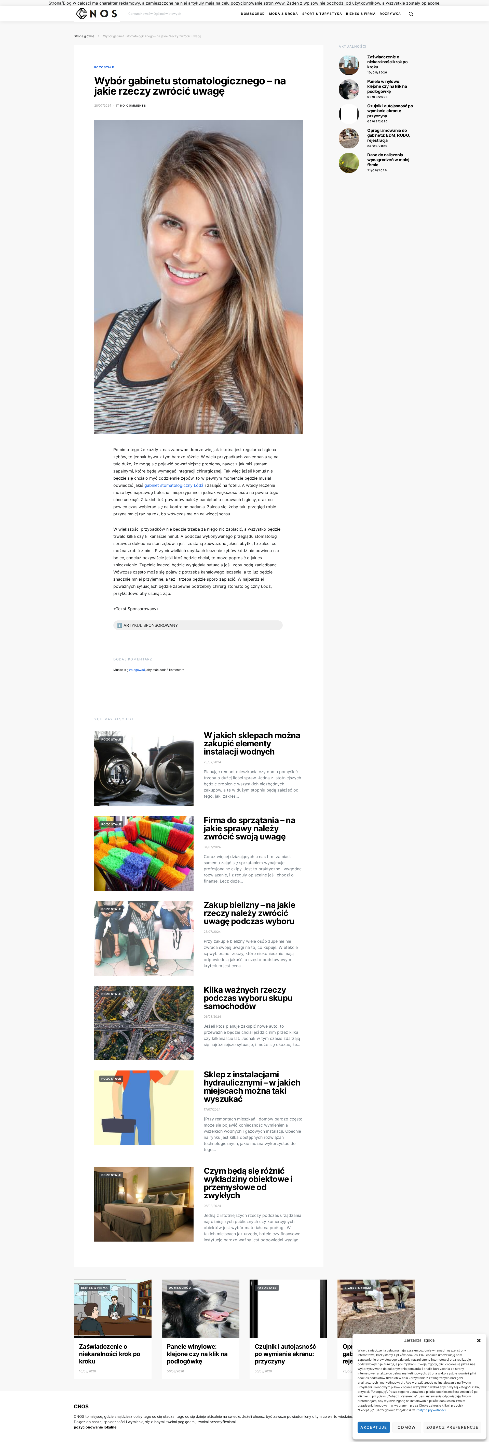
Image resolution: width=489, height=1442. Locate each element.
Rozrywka (390, 14)
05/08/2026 (377, 121)
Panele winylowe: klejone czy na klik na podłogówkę (387, 86)
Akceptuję (373, 1427)
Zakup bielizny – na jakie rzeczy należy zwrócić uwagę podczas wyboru (249, 913)
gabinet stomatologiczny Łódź (173, 485)
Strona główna (84, 36)
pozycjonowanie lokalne (95, 1427)
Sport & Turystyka (322, 14)
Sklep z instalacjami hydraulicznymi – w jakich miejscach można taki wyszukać (252, 1086)
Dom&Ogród (253, 14)
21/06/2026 (377, 170)
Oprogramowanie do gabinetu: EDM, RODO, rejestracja (388, 135)
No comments (133, 105)
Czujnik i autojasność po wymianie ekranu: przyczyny (390, 111)
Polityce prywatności (431, 1410)
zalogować (137, 670)
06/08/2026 (377, 97)
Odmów (407, 1427)
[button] (478, 1340)
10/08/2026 (377, 72)
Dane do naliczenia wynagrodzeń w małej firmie (388, 159)
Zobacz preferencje (452, 1427)
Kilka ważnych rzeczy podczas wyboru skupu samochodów (248, 998)
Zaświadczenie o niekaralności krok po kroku (387, 62)
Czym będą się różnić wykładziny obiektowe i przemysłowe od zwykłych (248, 1183)
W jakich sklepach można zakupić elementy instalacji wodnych (252, 743)
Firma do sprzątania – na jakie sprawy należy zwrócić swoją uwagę (249, 828)
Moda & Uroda (283, 14)
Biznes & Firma (361, 14)
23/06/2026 (377, 146)
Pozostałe (104, 67)
